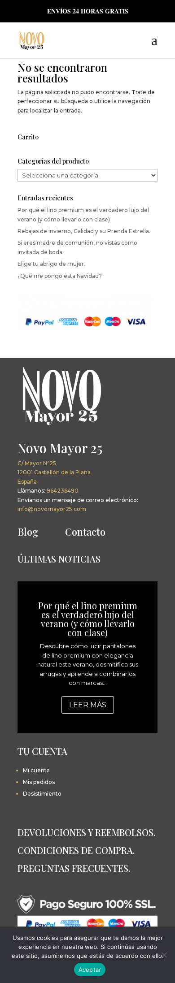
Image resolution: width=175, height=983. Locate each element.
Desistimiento (42, 793)
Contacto (85, 531)
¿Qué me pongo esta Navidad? (60, 276)
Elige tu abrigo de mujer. (51, 263)
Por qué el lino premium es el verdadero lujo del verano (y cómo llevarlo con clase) (87, 618)
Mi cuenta (36, 770)
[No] (163, 954)
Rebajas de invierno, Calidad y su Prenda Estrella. (84, 231)
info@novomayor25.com (52, 509)
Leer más (87, 705)
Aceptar (90, 969)
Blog (28, 531)
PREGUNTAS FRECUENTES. (74, 868)
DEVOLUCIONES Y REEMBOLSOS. (86, 832)
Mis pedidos (39, 782)
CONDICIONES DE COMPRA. (76, 850)
